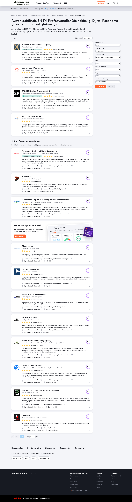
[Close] (97, 229)
